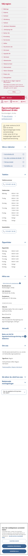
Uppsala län (6, 53)
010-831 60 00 (10, 184)
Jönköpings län (7, 29)
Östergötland (7, 77)
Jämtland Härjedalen (9, 26)
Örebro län (6, 74)
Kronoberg (6, 36)
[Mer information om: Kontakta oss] (23, 166)
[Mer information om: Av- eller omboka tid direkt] (23, 158)
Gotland (5, 16)
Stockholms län (7, 46)
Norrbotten (6, 40)
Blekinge (5, 9)
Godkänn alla (14, 551)
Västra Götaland (8, 70)
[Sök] (26, 97)
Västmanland (7, 67)
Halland (5, 23)
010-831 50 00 (10, 231)
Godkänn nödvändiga (14, 546)
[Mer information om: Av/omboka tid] (23, 154)
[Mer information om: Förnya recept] (23, 162)
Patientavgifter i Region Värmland (12, 367)
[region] (14, 538)
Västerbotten (7, 60)
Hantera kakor (14, 541)
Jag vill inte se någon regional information (11, 81)
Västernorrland (7, 64)
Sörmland (6, 50)
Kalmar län (6, 33)
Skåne (5, 43)
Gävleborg (6, 19)
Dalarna (5, 12)
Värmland (6, 57)
